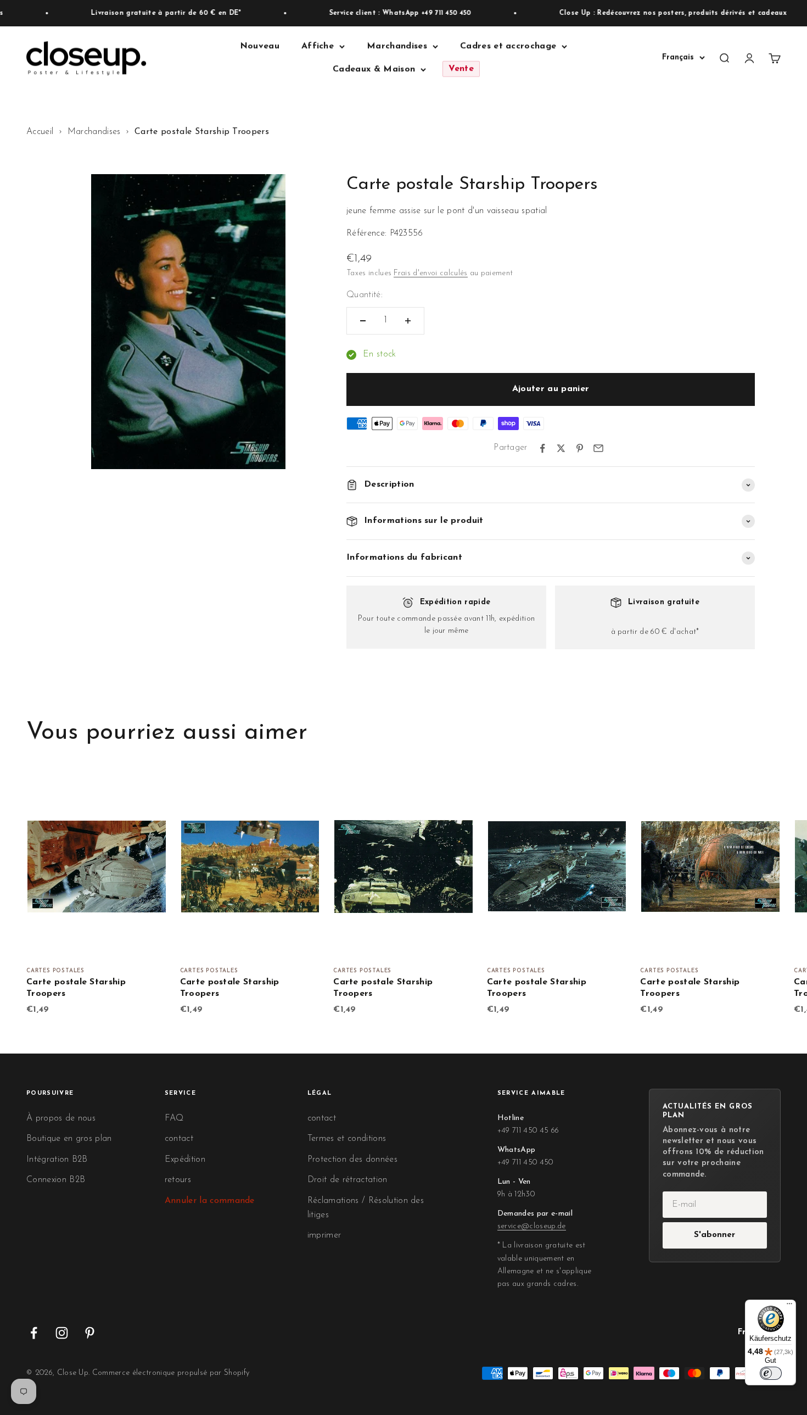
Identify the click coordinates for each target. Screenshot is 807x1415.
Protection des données (352, 1159)
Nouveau (259, 46)
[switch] (771, 1373)
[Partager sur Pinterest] (579, 448)
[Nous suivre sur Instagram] (61, 1332)
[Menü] (789, 1306)
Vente (461, 69)
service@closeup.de (531, 1226)
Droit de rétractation (347, 1180)
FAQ (174, 1118)
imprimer (324, 1235)
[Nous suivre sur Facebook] (33, 1332)
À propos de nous (61, 1118)
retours (178, 1180)
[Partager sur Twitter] (561, 448)
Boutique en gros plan (69, 1138)
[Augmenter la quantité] (408, 321)
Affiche (317, 46)
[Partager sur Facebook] (542, 448)
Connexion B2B (55, 1180)
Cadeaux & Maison (374, 69)
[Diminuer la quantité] (363, 321)
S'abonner (714, 1235)
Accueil (39, 131)
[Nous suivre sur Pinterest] (89, 1332)
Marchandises (397, 46)
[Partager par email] (598, 448)
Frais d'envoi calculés (430, 273)
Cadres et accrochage (508, 46)
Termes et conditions (346, 1138)
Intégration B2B (57, 1159)
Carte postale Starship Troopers (76, 988)
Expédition (185, 1159)
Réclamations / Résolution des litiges (365, 1207)
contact (179, 1138)
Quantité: (364, 295)
